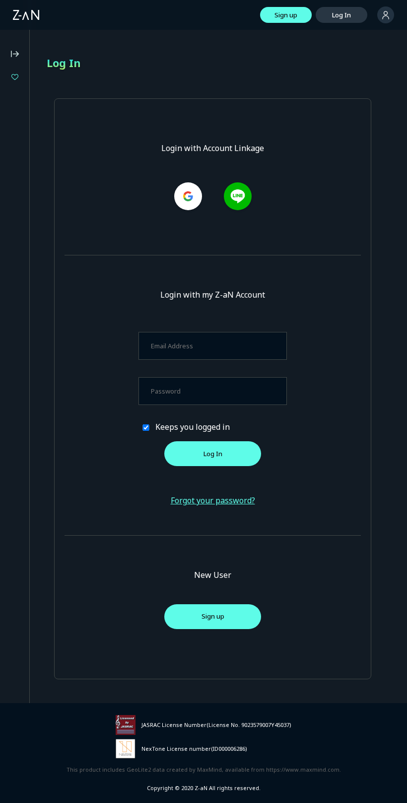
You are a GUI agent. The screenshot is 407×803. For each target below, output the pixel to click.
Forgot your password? (213, 500)
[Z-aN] (26, 15)
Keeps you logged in (192, 426)
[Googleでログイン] (188, 196)
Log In (341, 14)
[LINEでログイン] (238, 196)
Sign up (285, 14)
